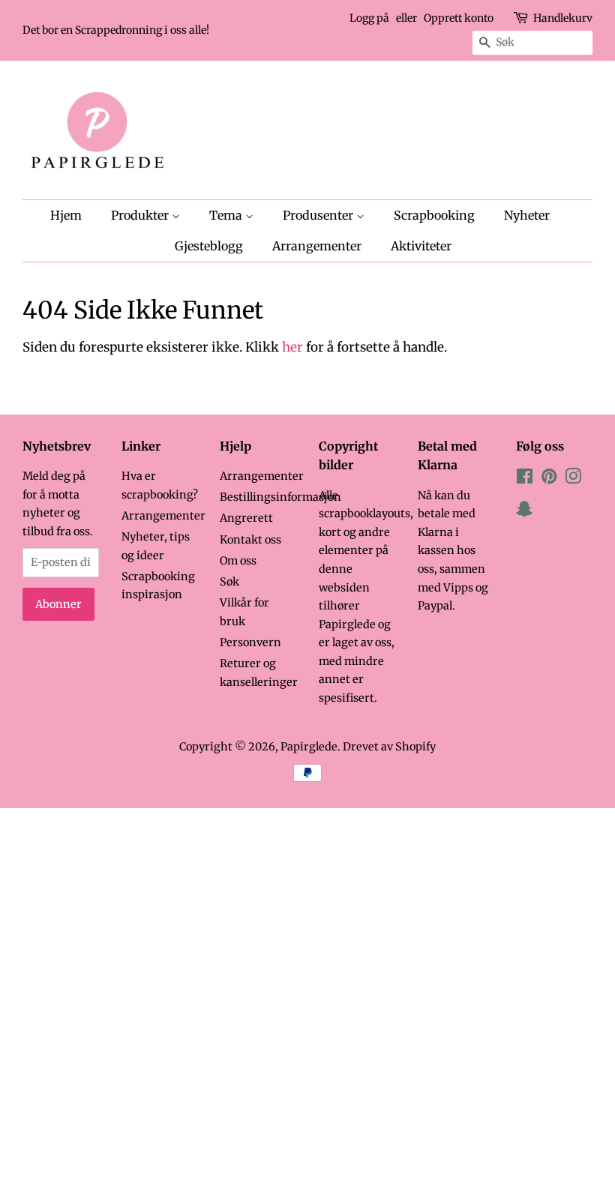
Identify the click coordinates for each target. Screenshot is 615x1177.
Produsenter (319, 215)
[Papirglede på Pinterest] (549, 479)
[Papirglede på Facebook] (524, 479)
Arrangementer (317, 245)
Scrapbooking (434, 215)
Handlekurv (562, 18)
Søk (229, 581)
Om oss (238, 561)
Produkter (141, 215)
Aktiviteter (421, 245)
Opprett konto (459, 18)
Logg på (369, 18)
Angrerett (246, 518)
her (292, 347)
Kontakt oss (250, 540)
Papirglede (309, 746)
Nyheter (527, 215)
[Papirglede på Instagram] (573, 479)
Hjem (66, 215)
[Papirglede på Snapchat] (524, 512)
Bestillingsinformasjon (280, 497)
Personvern (250, 642)
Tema (227, 215)
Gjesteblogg (209, 245)
